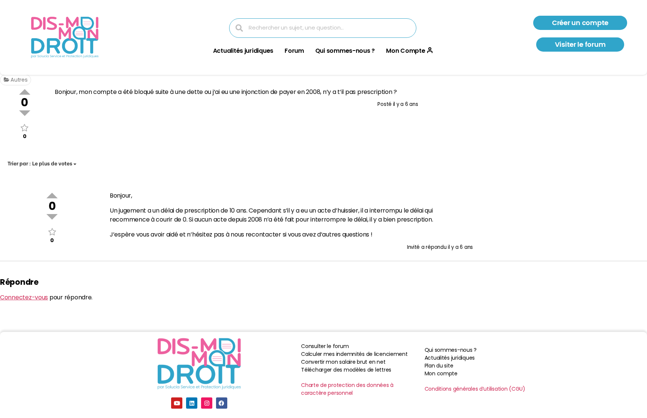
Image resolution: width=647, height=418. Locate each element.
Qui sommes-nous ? (345, 50)
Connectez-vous (24, 297)
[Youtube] (176, 403)
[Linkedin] (191, 403)
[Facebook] (221, 403)
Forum (294, 50)
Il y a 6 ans (405, 104)
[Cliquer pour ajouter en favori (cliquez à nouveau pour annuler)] (24, 128)
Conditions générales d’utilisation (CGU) (475, 389)
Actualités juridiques (243, 50)
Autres (18, 79)
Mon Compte (405, 50)
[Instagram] (206, 403)
